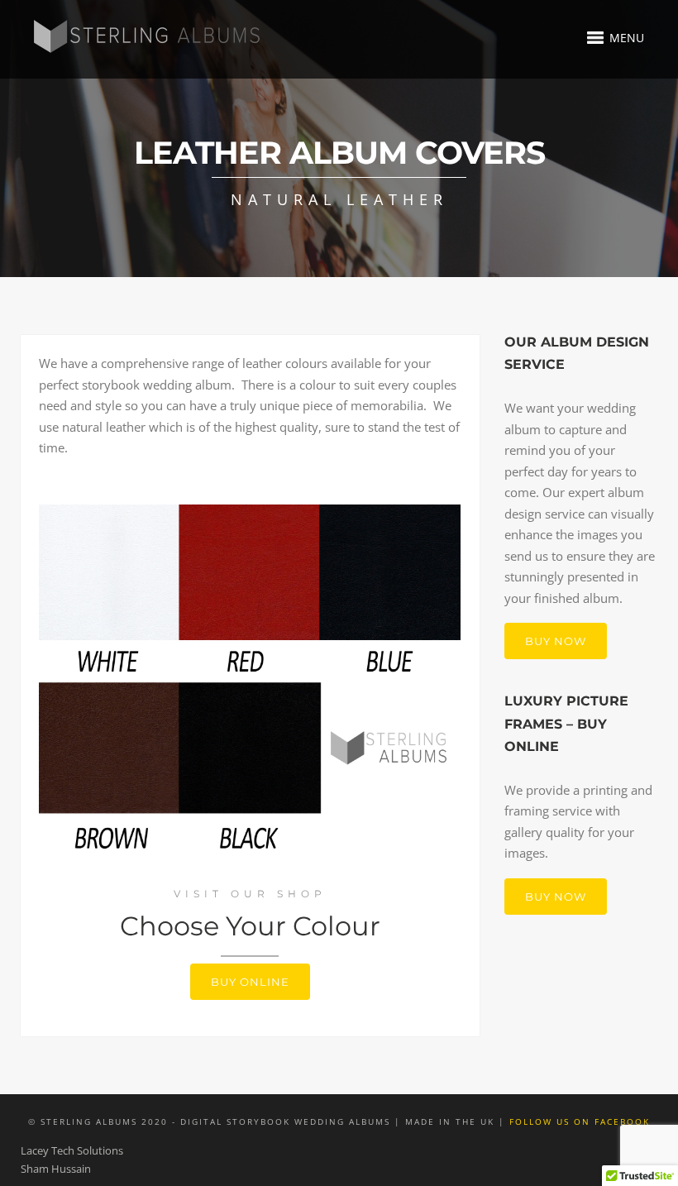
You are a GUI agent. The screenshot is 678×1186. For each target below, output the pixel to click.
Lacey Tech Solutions (72, 1150)
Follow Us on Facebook (579, 1121)
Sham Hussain (56, 1168)
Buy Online (250, 981)
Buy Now (555, 641)
